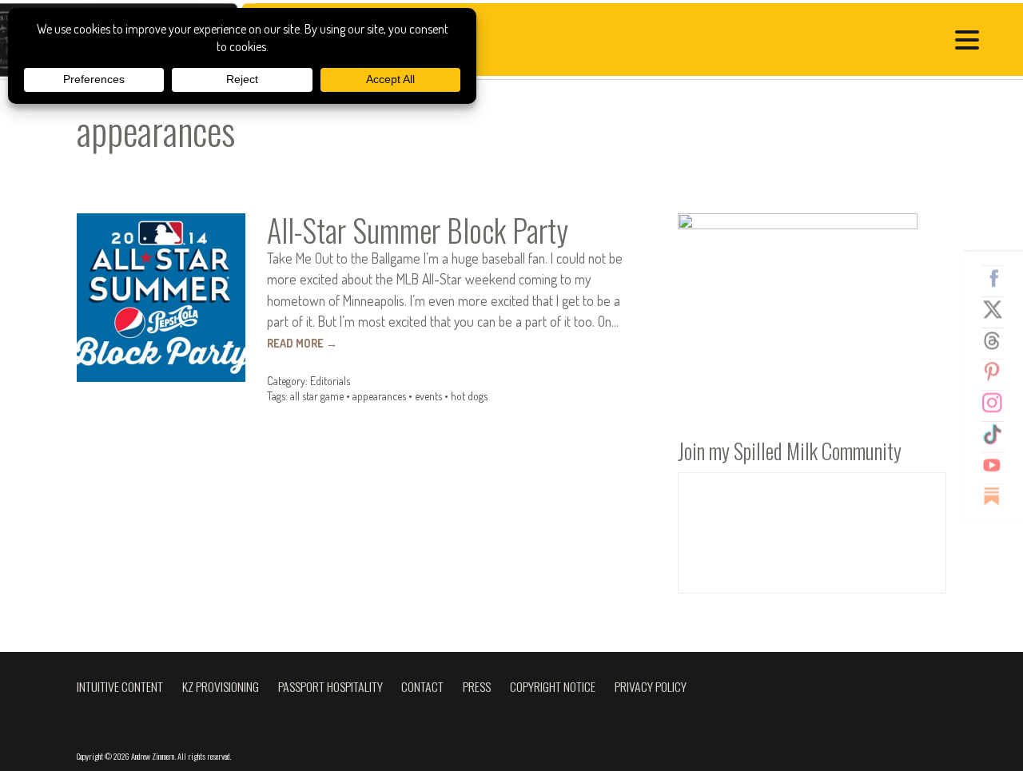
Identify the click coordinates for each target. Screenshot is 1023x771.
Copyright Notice (552, 686)
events (428, 396)
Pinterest (998, 371)
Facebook (998, 278)
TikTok (998, 434)
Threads (998, 340)
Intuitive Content (120, 686)
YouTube (998, 465)
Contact (422, 686)
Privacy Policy (651, 686)
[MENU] (971, 42)
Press (477, 686)
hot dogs (469, 396)
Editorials (330, 380)
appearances (379, 396)
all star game (317, 396)
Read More (302, 343)
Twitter (998, 309)
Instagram (998, 402)
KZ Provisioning (220, 686)
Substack (998, 496)
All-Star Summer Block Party (417, 230)
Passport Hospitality (330, 686)
